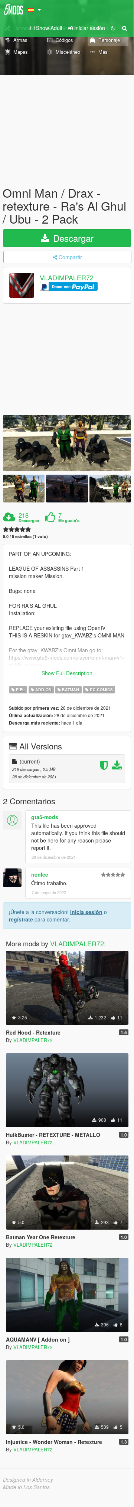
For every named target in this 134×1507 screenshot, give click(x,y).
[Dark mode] (113, 28)
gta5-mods (44, 817)
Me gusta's (68, 520)
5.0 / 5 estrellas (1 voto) (25, 536)
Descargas (29, 520)
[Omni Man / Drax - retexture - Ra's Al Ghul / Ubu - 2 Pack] (67, 443)
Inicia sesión (86, 912)
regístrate (21, 919)
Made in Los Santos (26, 1487)
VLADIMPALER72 (67, 277)
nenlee (39, 874)
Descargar (72, 237)
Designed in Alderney (28, 1479)
